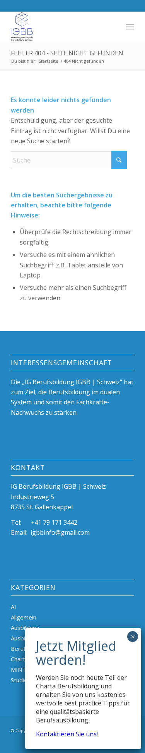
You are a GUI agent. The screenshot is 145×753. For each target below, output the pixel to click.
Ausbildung (25, 627)
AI (13, 607)
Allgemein (23, 617)
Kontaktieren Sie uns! (67, 734)
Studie (19, 680)
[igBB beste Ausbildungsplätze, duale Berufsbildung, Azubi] (60, 26)
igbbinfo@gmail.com (60, 532)
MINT (18, 669)
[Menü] (130, 26)
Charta (19, 659)
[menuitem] (130, 26)
